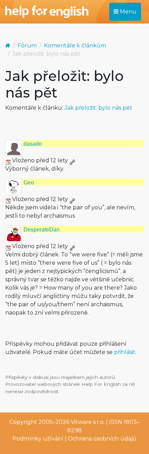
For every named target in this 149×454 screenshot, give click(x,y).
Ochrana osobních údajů (102, 438)
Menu (128, 11)
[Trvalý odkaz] (72, 160)
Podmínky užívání (37, 438)
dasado (33, 144)
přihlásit (124, 352)
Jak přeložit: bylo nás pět (98, 108)
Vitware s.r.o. (88, 422)
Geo (29, 182)
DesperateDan (42, 230)
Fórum (27, 45)
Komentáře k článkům (75, 45)
